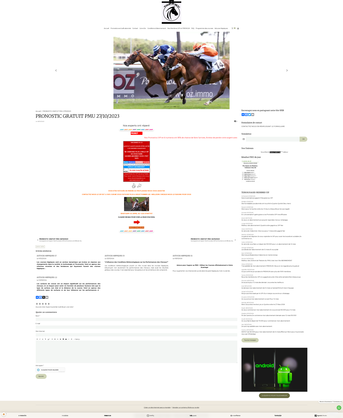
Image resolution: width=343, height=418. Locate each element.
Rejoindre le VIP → (171, 215)
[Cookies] (4, 414)
